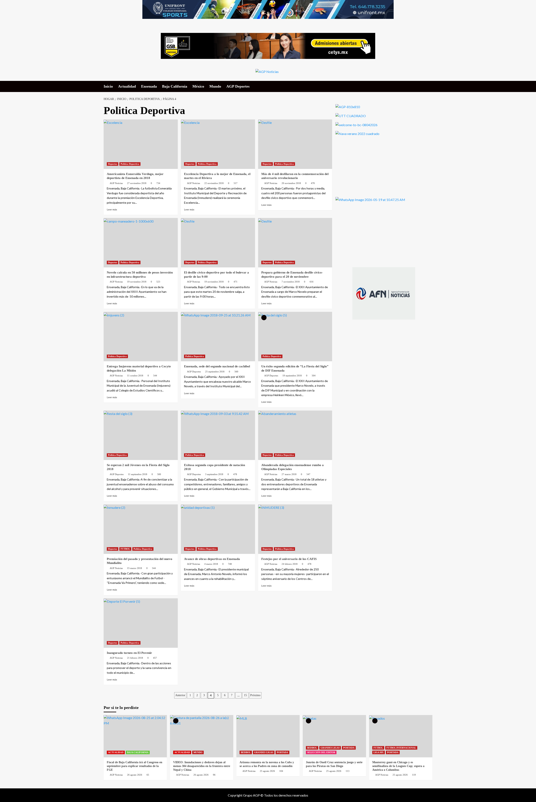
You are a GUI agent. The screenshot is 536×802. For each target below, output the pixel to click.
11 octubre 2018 (135, 375)
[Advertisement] (366, 166)
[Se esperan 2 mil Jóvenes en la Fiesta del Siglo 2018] (141, 435)
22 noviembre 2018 (214, 183)
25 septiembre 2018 (214, 371)
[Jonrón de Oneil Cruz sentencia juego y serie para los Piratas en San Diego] (334, 736)
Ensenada (149, 86)
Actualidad (127, 86)
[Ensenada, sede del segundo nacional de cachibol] (218, 336)
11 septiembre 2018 (137, 474)
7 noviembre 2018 (291, 281)
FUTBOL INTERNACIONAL (401, 747)
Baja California (174, 86)
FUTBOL (125, 549)
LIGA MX (379, 752)
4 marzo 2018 (211, 564)
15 (245, 695)
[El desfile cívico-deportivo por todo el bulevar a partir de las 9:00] (218, 242)
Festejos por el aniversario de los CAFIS (289, 559)
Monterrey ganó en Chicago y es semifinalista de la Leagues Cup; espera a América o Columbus (398, 766)
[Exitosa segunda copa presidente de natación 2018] (218, 435)
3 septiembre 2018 (214, 474)
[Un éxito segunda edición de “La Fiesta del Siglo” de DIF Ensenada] (295, 336)
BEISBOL (246, 752)
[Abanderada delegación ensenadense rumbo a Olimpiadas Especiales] (295, 435)
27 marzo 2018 (289, 474)
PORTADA (282, 752)
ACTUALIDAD (116, 752)
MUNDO (197, 752)
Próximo (255, 695)
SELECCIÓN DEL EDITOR (321, 752)
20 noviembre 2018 (291, 183)
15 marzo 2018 (134, 568)
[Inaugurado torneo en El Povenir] (141, 623)
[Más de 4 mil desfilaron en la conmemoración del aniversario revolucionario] (295, 144)
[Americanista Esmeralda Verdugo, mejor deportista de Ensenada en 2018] (141, 144)
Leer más (112, 209)
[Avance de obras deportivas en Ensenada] (218, 529)
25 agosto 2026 (267, 771)
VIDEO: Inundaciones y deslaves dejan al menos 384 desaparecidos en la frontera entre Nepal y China (201, 766)
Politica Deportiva (130, 164)
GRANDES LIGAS (263, 752)
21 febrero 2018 (135, 658)
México (198, 86)
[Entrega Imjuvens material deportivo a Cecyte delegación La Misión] (141, 336)
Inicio (108, 86)
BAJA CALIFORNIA (137, 752)
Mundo (215, 86)
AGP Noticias (116, 183)
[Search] (429, 86)
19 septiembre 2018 (292, 375)
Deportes (112, 164)
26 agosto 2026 (134, 774)
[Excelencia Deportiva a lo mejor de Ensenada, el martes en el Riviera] (218, 144)
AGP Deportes (238, 86)
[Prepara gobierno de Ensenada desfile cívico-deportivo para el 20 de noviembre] (295, 242)
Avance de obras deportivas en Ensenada (212, 559)
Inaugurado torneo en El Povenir (129, 652)
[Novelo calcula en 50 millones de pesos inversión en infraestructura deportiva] (141, 242)
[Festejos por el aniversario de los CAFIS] (295, 529)
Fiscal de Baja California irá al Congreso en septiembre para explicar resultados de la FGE (134, 766)
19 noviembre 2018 (136, 281)
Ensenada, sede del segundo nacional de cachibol (217, 366)
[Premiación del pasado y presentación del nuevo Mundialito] (141, 529)
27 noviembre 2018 (136, 183)
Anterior (180, 695)
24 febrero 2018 (290, 564)
